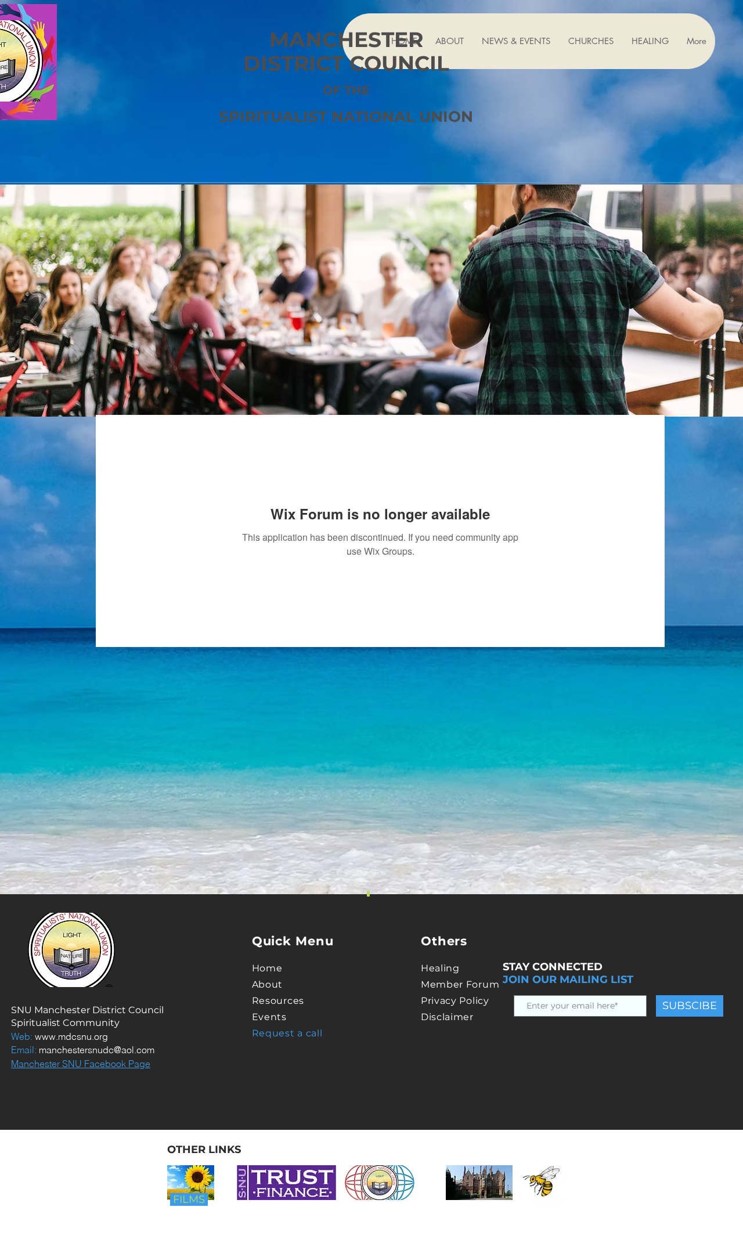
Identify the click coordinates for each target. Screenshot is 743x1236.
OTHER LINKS (204, 1149)
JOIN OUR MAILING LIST (568, 979)
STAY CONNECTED (553, 966)
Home (267, 968)
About (267, 984)
